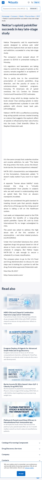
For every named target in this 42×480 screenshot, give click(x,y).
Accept (21, 473)
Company (14, 16)
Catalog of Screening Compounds (15, 443)
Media (21, 16)
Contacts (5, 460)
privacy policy (29, 468)
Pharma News (30, 16)
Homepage (5, 16)
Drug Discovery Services (12, 448)
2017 (38, 16)
